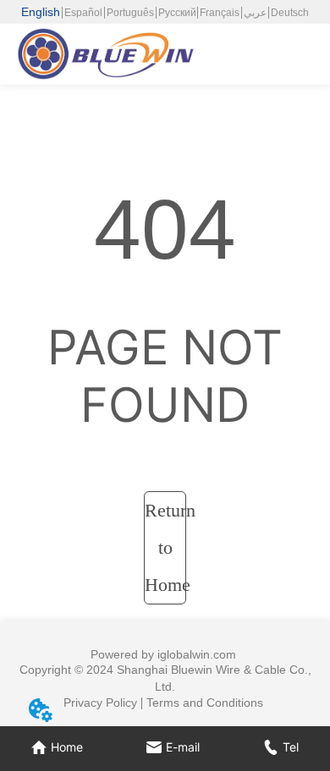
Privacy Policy (100, 702)
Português (130, 13)
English (40, 12)
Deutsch (290, 13)
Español (83, 13)
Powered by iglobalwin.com (163, 654)
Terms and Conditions (204, 702)
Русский (177, 13)
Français (219, 13)
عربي (255, 13)
